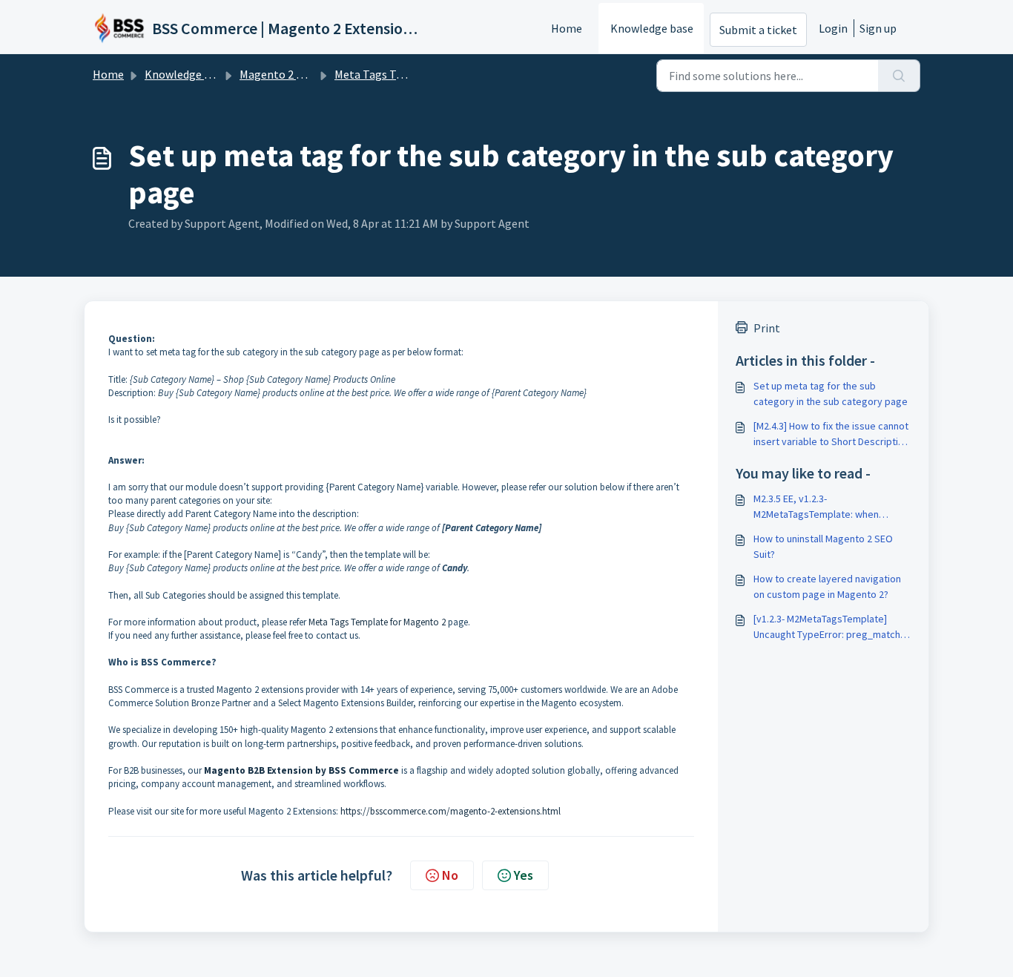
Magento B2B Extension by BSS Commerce (301, 770)
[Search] (899, 75)
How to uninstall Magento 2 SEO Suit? (823, 546)
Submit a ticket (758, 29)
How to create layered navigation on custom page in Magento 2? (827, 586)
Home (566, 28)
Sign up (878, 28)
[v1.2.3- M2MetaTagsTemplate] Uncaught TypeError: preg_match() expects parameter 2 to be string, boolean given (829, 627)
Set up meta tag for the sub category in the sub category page (830, 393)
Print (766, 327)
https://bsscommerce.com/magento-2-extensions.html (450, 811)
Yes (523, 875)
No (450, 875)
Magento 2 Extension (293, 74)
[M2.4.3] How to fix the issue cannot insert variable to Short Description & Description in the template (831, 434)
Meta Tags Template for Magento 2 (377, 622)
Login (833, 28)
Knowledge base (651, 28)
